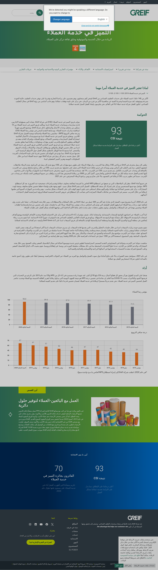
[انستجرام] (30, 524)
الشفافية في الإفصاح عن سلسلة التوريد (65, 564)
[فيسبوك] (46, 524)
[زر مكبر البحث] (39, 12)
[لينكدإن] (35, 524)
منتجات (75, 531)
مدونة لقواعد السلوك (19, 564)
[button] (140, 69)
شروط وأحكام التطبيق (45, 564)
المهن (145, 2)
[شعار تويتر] (52, 524)
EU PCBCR (73, 550)
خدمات (75, 535)
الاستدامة (74, 539)
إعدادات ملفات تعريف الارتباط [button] (144, 566)
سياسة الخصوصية (99, 564)
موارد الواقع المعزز (71, 566)
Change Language (61, 19)
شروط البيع (81, 564)
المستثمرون (137, 2)
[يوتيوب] (41, 524)
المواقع (128, 2)
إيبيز (103, 566)
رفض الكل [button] (128, 566)
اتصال (115, 2)
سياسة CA (90, 564)
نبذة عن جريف (72, 527)
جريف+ (121, 2)
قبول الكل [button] (119, 566)
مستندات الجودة (96, 566)
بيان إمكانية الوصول (84, 566)
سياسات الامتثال (32, 564)
